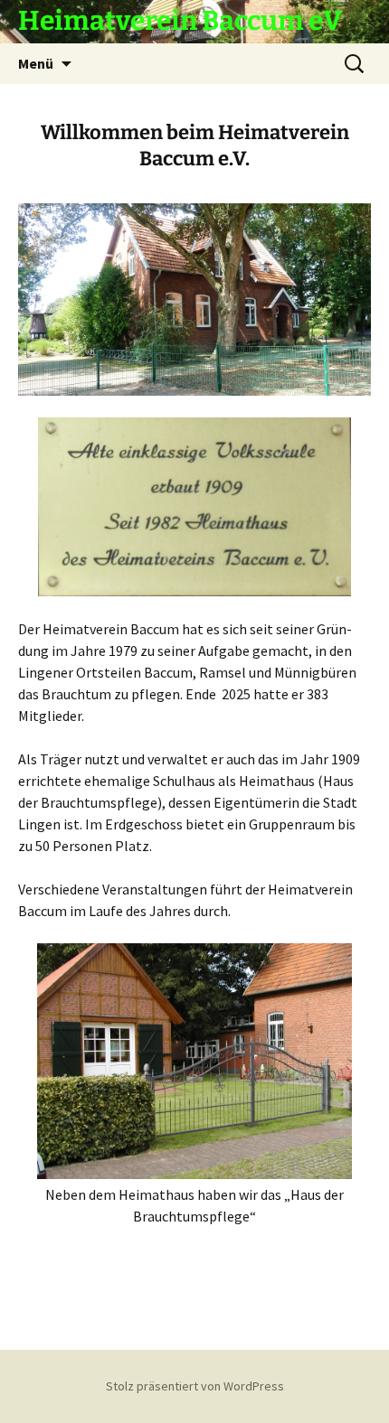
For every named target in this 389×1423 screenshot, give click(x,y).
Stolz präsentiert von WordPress (195, 1386)
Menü (35, 63)
